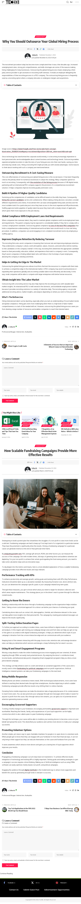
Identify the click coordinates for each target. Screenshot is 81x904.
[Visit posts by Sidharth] (28, 56)
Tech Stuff (65, 423)
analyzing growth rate (13, 554)
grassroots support (59, 709)
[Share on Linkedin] (49, 317)
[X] (35, 882)
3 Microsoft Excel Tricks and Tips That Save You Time (10, 431)
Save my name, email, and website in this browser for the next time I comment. (27, 395)
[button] (3, 2)
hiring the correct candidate (13, 200)
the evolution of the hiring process (43, 182)
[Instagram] (75, 326)
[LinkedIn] (78, 326)
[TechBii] (12, 2)
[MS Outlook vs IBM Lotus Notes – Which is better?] (70, 421)
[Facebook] (73, 326)
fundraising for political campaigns (30, 668)
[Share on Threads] (63, 317)
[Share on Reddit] (54, 317)
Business (26, 425)
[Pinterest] (61, 882)
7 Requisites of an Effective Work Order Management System (49, 431)
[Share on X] (37, 49)
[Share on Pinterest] (40, 317)
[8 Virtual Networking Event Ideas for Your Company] (31, 421)
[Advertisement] (40, 19)
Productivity (40, 36)
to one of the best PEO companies (62, 226)
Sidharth (35, 55)
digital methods (30, 770)
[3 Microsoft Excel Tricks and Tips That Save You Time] (11, 421)
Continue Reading (6, 874)
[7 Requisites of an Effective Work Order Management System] (50, 421)
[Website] (70, 326)
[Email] (68, 317)
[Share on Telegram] (58, 317)
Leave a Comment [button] (10, 823)
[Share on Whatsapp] (44, 317)
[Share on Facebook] (34, 49)
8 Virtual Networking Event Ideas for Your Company (29, 431)
